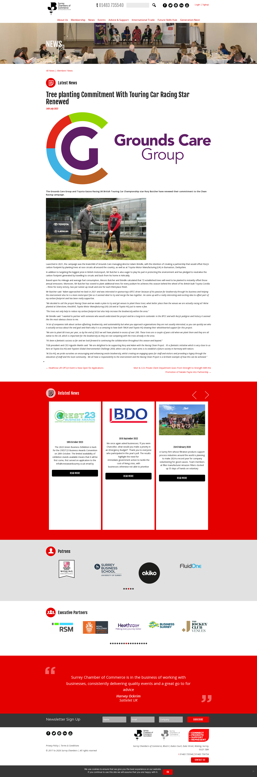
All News (50, 70)
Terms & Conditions (70, 745)
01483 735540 (111, 5)
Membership (78, 20)
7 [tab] (124, 643)
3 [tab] (128, 589)
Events (102, 20)
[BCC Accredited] (144, 739)
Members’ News (65, 70)
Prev (194, 395)
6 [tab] (122, 643)
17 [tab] (146, 643)
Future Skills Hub (167, 20)
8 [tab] (126, 643)
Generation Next (190, 20)
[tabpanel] (66, 569)
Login (197, 4)
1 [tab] (124, 589)
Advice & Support (119, 20)
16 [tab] (144, 643)
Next (207, 395)
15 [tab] (142, 643)
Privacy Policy (52, 745)
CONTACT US (200, 760)
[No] (253, 771)
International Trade (143, 20)
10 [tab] (130, 643)
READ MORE (75, 473)
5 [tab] (133, 589)
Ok (168, 771)
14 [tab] (139, 643)
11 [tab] (133, 643)
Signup (205, 4)
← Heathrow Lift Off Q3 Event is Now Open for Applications (75, 367)
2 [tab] (126, 589)
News (91, 20)
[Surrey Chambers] (59, 15)
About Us (62, 20)
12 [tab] (135, 643)
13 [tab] (137, 643)
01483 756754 (202, 754)
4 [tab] (130, 589)
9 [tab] (128, 643)
